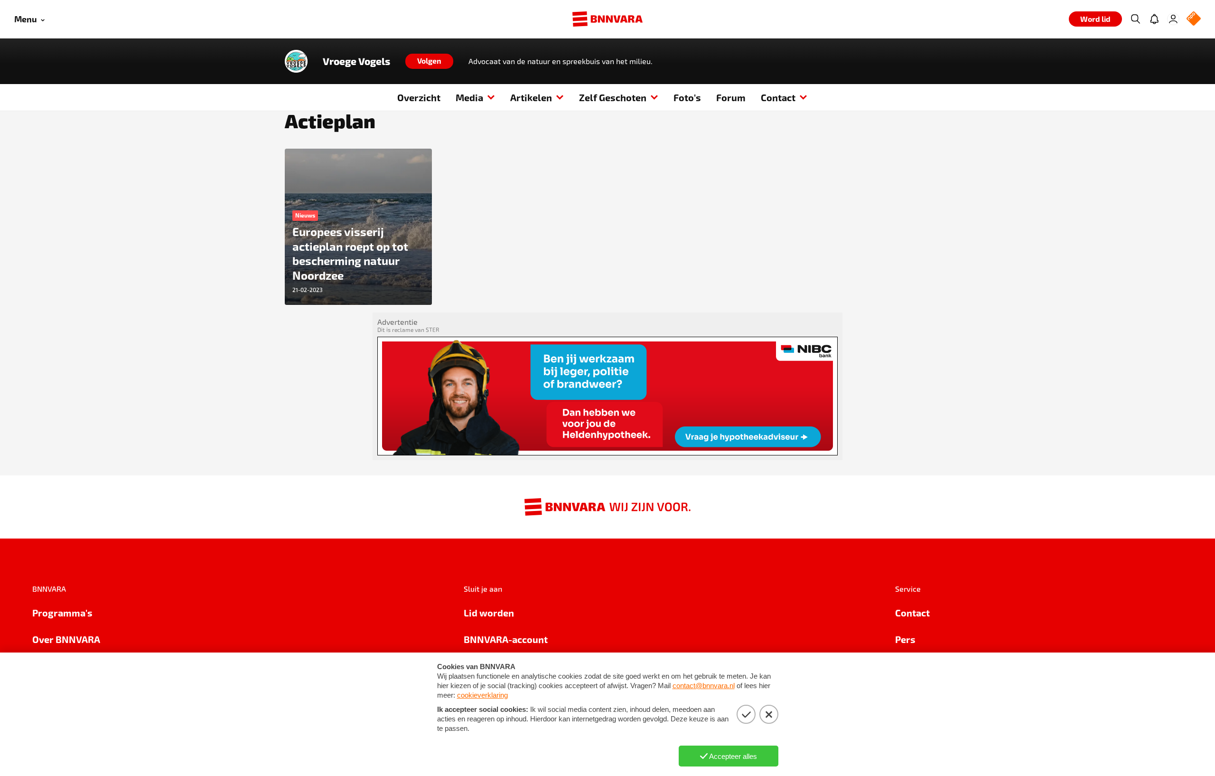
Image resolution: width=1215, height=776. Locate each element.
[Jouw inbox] (1154, 19)
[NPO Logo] (1194, 19)
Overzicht (418, 97)
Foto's (687, 97)
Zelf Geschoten (612, 97)
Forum (731, 97)
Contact (778, 97)
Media (469, 97)
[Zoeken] (1135, 19)
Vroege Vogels (356, 61)
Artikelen (531, 97)
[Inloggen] (1173, 19)
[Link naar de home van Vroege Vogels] (296, 61)
